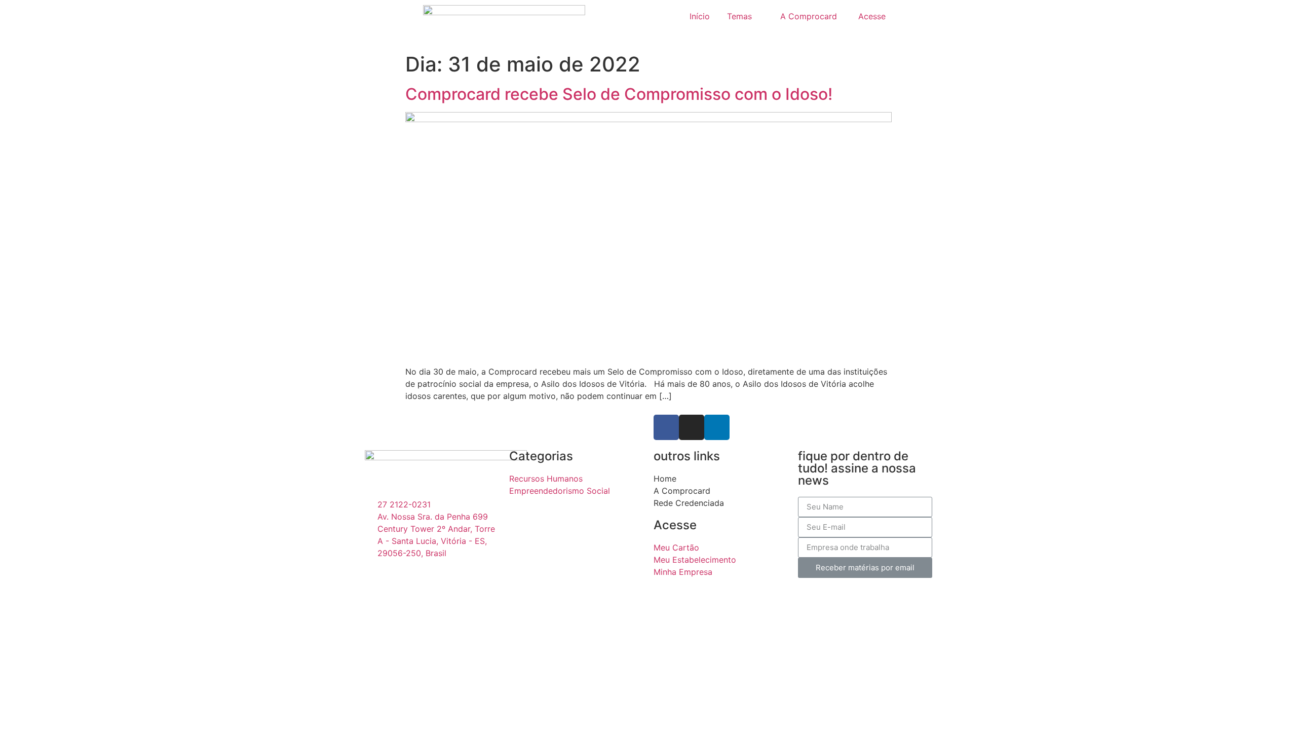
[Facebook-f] (666, 427)
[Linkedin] (717, 427)
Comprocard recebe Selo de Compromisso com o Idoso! (618, 94)
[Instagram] (691, 427)
